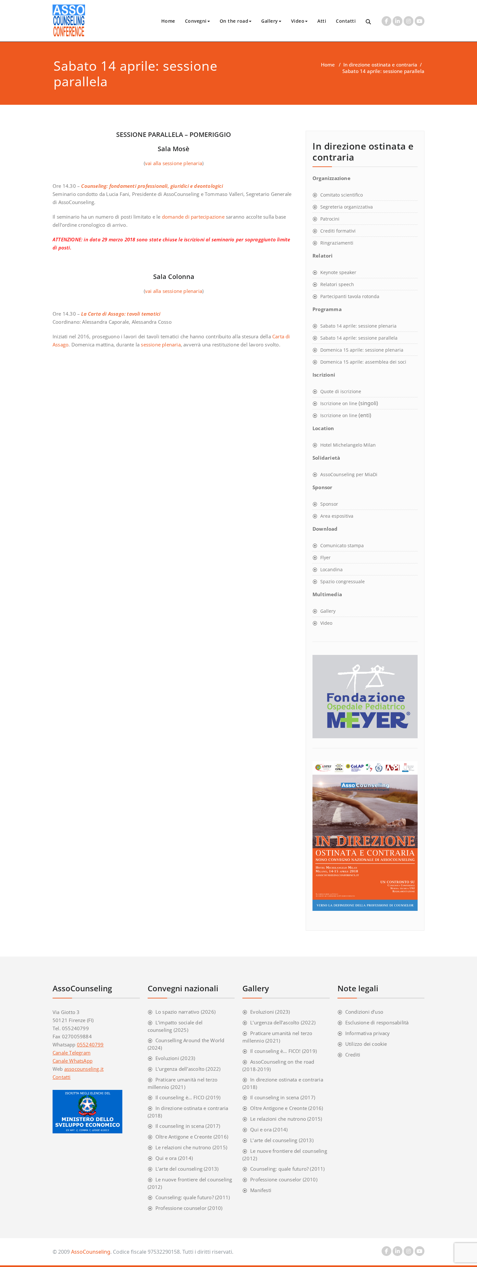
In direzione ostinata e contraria (380, 64)
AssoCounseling (90, 1251)
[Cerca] (369, 22)
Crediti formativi (338, 231)
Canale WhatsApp (72, 1060)
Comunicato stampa (342, 545)
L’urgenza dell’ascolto (179, 1069)
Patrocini (329, 219)
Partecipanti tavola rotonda (349, 296)
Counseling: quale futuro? (184, 1197)
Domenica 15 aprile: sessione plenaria (361, 350)
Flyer (325, 557)
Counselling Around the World (190, 1040)
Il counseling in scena (179, 1126)
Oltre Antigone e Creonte (183, 1136)
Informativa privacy (367, 1033)
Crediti (352, 1054)
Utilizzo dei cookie (366, 1044)
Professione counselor (180, 1208)
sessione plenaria (160, 344)
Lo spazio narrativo (177, 1011)
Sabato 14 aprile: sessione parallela (359, 338)
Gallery (269, 21)
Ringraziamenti (336, 243)
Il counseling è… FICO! (275, 1051)
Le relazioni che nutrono (183, 1147)
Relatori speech (337, 284)
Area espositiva (336, 516)
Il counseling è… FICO (179, 1097)
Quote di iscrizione (340, 391)
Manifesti (260, 1190)
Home (168, 21)
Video (298, 21)
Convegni (196, 21)
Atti (321, 21)
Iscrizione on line (338, 403)
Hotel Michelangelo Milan (348, 445)
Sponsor (329, 504)
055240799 (90, 1044)
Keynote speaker (338, 272)
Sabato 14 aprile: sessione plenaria (358, 326)
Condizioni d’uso (364, 1011)
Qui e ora (166, 1158)
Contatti (346, 21)
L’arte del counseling (178, 1168)
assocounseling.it (84, 1069)
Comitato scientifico (341, 195)
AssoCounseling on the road (282, 1061)
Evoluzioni (167, 1058)
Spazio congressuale (342, 581)
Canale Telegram (72, 1052)
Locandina (331, 569)
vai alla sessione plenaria (173, 163)
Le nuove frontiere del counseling (193, 1179)
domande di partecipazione (193, 216)
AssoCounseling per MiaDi (348, 474)
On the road (234, 21)
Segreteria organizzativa (346, 207)
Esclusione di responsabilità (377, 1022)
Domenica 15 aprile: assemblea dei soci (363, 362)
